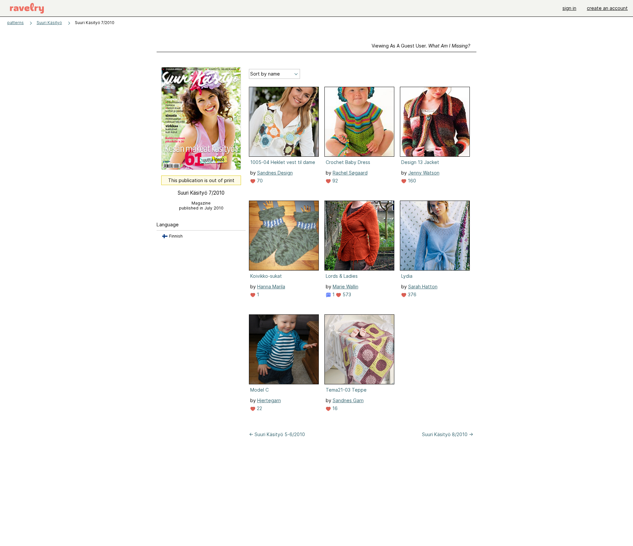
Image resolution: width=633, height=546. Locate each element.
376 (411, 294)
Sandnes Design (275, 173)
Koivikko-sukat (266, 276)
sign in (569, 8)
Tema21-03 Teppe (346, 390)
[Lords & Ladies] (359, 236)
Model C (259, 390)
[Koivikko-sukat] (284, 236)
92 (334, 180)
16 (334, 408)
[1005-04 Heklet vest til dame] (284, 122)
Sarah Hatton (422, 286)
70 (259, 180)
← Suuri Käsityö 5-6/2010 (277, 434)
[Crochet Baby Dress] (359, 122)
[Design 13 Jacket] (435, 122)
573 (346, 294)
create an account (607, 8)
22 (259, 408)
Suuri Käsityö (49, 22)
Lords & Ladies (342, 276)
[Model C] (284, 349)
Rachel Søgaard (350, 173)
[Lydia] (435, 236)
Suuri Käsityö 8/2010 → (447, 434)
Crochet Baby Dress (348, 162)
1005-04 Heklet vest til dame (282, 162)
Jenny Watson (423, 173)
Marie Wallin (345, 286)
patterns (15, 22)
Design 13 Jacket (420, 162)
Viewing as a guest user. (421, 45)
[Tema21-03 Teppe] (359, 349)
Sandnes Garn (348, 400)
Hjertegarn (269, 400)
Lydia (406, 276)
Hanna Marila (271, 286)
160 (411, 180)
